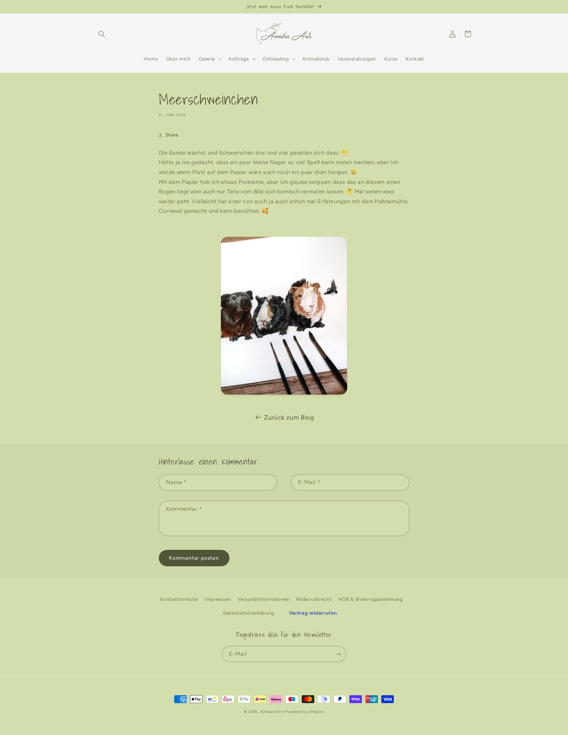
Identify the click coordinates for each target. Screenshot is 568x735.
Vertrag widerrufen (313, 613)
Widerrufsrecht (314, 599)
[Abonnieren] (338, 654)
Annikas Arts (272, 711)
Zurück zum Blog (289, 417)
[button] (101, 33)
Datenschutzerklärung (248, 613)
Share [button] (171, 135)
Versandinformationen (264, 599)
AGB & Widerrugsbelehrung (371, 599)
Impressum (218, 599)
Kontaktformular (179, 599)
